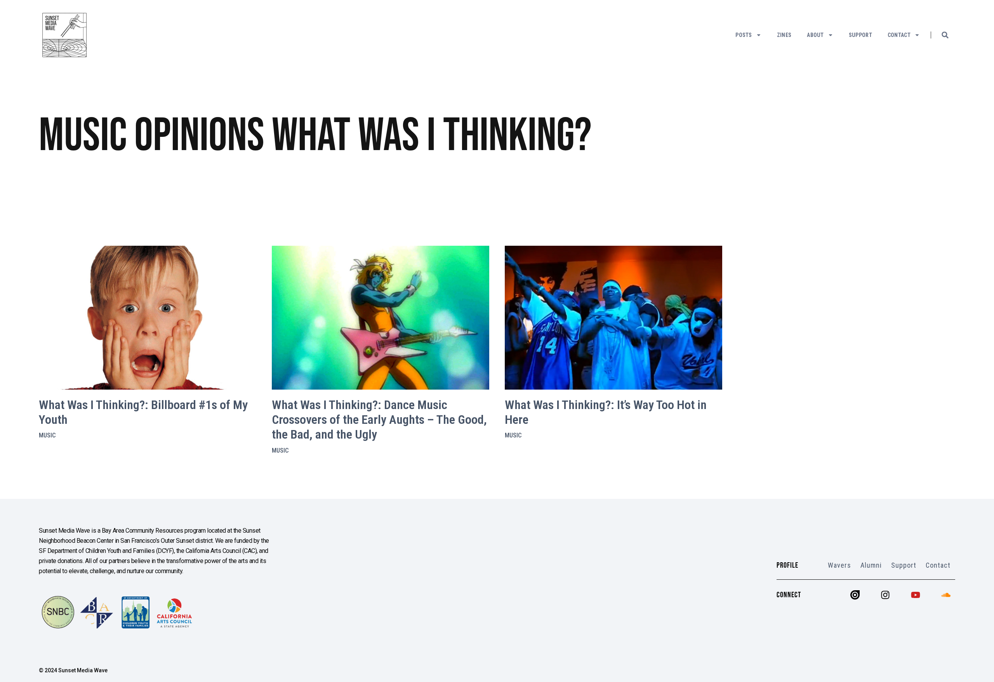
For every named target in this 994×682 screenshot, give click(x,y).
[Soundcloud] (946, 595)
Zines (784, 35)
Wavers (839, 565)
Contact (899, 35)
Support (860, 35)
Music (47, 435)
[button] (945, 35)
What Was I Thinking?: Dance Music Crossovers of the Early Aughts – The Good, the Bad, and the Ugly (379, 419)
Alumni (871, 565)
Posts (743, 35)
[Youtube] (915, 595)
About (815, 35)
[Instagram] (885, 595)
